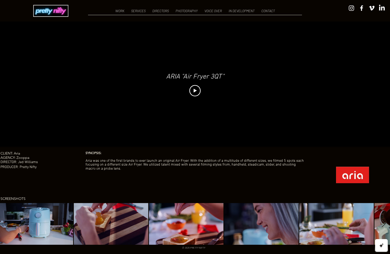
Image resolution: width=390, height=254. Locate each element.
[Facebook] (361, 8)
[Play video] (195, 90)
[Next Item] (383, 223)
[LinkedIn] (381, 8)
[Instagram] (351, 8)
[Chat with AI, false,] (381, 245)
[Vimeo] (371, 8)
